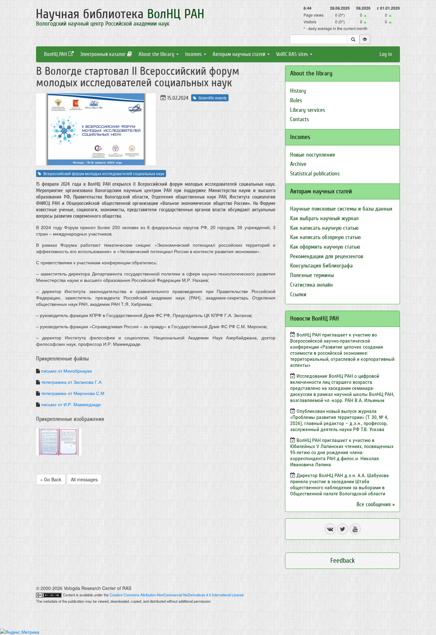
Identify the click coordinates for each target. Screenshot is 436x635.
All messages (84, 479)
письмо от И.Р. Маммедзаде (71, 404)
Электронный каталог (103, 54)
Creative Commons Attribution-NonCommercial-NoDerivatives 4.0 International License (176, 594)
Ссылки (298, 294)
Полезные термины (312, 275)
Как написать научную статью (324, 228)
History (298, 91)
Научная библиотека (120, 14)
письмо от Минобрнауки (66, 371)
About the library (157, 54)
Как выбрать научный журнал (324, 218)
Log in (386, 54)
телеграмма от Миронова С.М (72, 393)
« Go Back (50, 479)
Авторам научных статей (240, 54)
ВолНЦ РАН (56, 54)
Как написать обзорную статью (325, 237)
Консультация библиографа (321, 265)
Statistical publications (315, 173)
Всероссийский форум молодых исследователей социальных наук (103, 173)
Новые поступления (312, 154)
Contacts (299, 119)
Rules (296, 100)
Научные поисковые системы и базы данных (341, 208)
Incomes (194, 54)
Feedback (342, 560)
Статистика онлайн (311, 285)
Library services (307, 110)
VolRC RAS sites (292, 54)
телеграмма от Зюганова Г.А (71, 382)
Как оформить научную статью (325, 247)
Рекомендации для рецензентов (326, 256)
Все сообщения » (376, 504)
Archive (298, 164)
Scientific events (213, 97)
